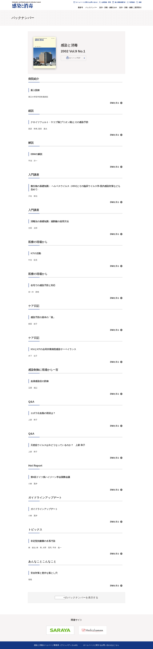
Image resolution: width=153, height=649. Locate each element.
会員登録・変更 (106, 2)
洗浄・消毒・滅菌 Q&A (108, 7)
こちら (116, 645)
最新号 (80, 7)
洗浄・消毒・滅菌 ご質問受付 (130, 7)
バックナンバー (91, 7)
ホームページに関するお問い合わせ (87, 2)
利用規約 (132, 2)
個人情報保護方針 (120, 2)
